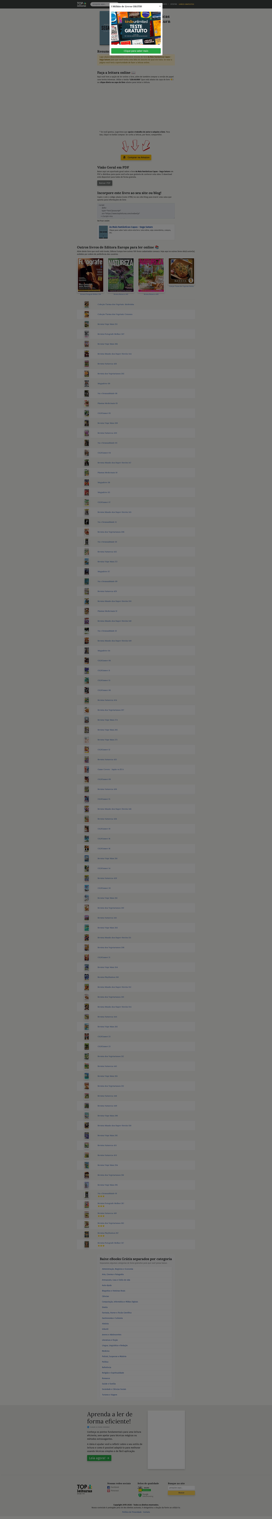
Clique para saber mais (136, 50)
